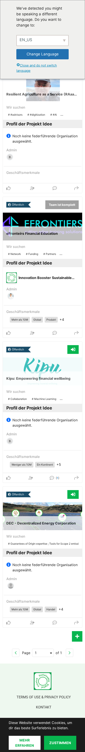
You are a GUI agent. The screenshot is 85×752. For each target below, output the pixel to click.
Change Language (43, 54)
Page (26, 653)
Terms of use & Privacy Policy (44, 697)
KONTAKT (43, 707)
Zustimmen (60, 743)
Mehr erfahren (24, 743)
